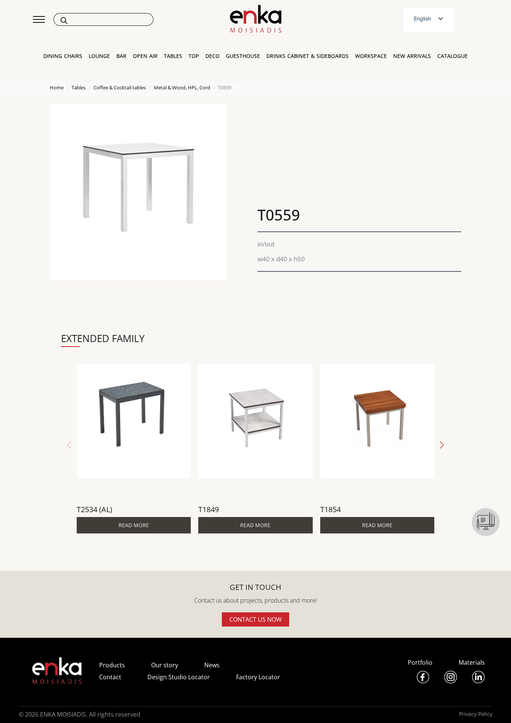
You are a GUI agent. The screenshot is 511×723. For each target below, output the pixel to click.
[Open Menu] (39, 19)
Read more (134, 525)
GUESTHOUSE (243, 56)
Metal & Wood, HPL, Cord (182, 87)
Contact (110, 677)
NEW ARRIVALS (412, 56)
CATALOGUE (452, 56)
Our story (164, 665)
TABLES (173, 56)
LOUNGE (99, 56)
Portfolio (420, 662)
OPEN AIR (145, 56)
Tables (78, 87)
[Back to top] (495, 707)
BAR (121, 56)
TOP (194, 56)
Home (57, 87)
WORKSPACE (371, 56)
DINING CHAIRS (62, 56)
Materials (472, 662)
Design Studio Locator (178, 677)
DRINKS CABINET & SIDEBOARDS (307, 56)
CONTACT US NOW (255, 619)
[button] (442, 445)
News (212, 665)
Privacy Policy (475, 713)
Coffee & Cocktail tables (120, 87)
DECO (212, 56)
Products (112, 665)
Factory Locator (258, 677)
